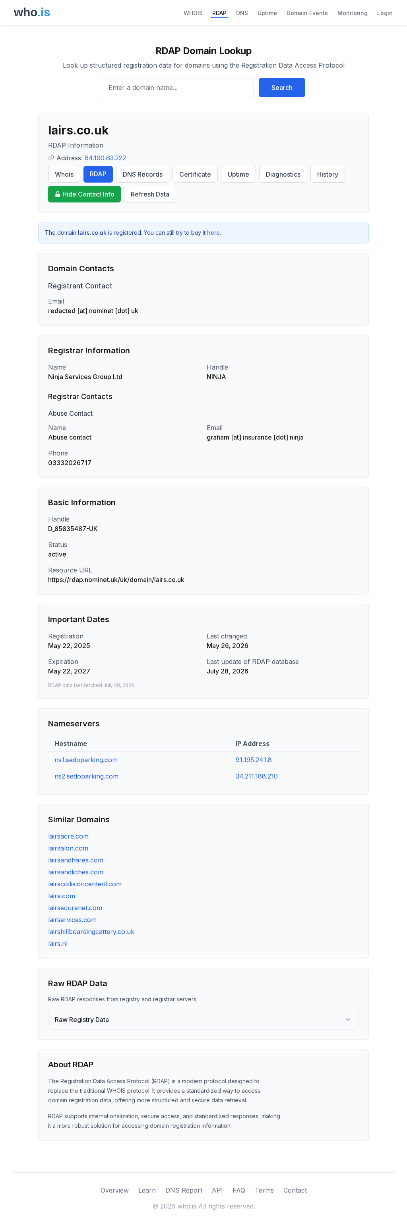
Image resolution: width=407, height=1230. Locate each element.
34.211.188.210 (257, 776)
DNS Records (143, 174)
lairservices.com (72, 920)
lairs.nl (58, 944)
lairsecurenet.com (75, 908)
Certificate (195, 174)
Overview (115, 1190)
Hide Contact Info (88, 194)
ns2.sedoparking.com (86, 776)
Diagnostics (283, 174)
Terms (264, 1190)
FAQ (239, 1190)
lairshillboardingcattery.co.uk (91, 932)
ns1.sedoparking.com (86, 760)
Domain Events (307, 13)
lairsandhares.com (75, 860)
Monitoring (352, 13)
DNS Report (183, 1190)
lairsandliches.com (75, 872)
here (213, 232)
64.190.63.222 (105, 158)
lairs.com (61, 896)
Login (385, 13)
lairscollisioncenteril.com (85, 884)
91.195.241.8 (254, 760)
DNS (242, 13)
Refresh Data (150, 194)
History (327, 174)
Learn (147, 1190)
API (217, 1190)
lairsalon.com (68, 848)
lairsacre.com (68, 836)
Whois (64, 174)
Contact (295, 1190)
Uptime (267, 13)
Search (282, 87)
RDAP (219, 13)
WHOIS (193, 13)
